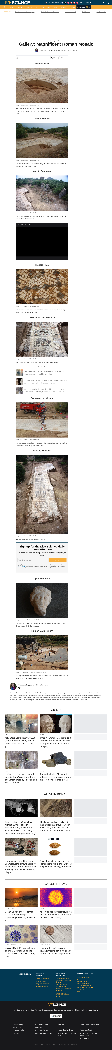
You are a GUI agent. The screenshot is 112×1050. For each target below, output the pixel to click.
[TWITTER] (19, 688)
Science (36, 7)
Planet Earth (46, 7)
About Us (62, 1025)
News (75, 50)
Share (20, 57)
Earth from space (41, 981)
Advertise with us (65, 1030)
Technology (63, 7)
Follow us (55, 57)
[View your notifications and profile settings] (103, 2)
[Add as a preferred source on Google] (56, 1016)
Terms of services (38, 565)
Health (29, 7)
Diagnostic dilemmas (42, 984)
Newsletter (64, 57)
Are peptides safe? (70, 12)
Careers (16, 1033)
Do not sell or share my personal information (89, 1036)
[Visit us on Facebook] (62, 3)
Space (55, 7)
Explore (72, 7)
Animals (10, 7)
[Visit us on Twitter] (65, 3)
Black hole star (86, 12)
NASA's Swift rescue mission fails (50, 12)
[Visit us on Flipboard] (74, 3)
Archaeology (20, 7)
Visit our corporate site (89, 1010)
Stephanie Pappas (47, 50)
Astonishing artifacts (42, 986)
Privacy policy (19, 1030)
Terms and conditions (89, 1025)
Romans (60, 41)
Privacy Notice (21, 566)
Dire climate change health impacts (24, 12)
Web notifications (88, 1030)
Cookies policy (41, 1030)
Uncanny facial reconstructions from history (62, 994)
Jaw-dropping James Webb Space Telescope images (63, 980)
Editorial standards (43, 1033)
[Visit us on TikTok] (77, 3)
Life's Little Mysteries (42, 978)
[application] (42, 242)
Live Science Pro (101, 12)
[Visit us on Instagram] (68, 3)
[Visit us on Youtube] (71, 3)
